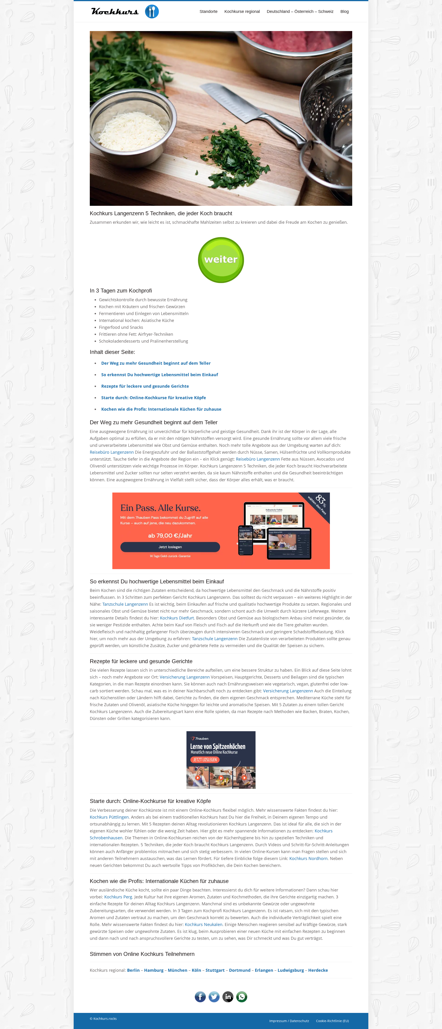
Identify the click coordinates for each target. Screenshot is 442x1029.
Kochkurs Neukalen (203, 924)
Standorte (209, 11)
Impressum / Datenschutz (289, 1021)
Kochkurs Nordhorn (308, 858)
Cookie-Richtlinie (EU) (332, 1021)
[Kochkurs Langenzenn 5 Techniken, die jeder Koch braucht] (221, 118)
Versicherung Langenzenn (185, 677)
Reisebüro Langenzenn (112, 452)
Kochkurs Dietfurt (177, 618)
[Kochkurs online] (124, 11)
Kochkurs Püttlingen (109, 817)
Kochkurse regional (242, 11)
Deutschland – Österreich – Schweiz (300, 11)
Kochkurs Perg (118, 897)
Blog (344, 11)
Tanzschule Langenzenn (125, 604)
